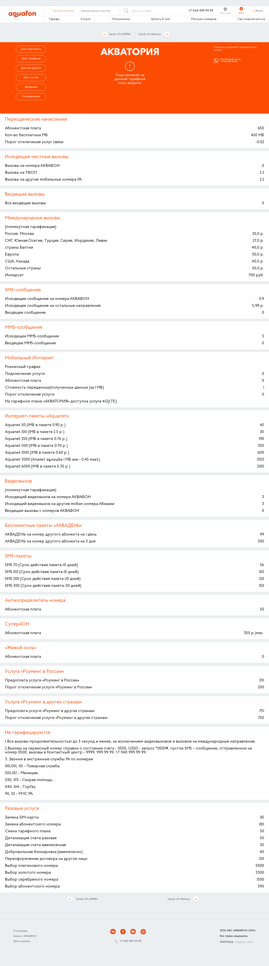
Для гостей (30, 77)
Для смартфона (31, 49)
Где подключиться (251, 19)
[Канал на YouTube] (133, 932)
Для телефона (31, 58)
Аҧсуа (259, 11)
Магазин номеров (203, 19)
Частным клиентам (63, 11)
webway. (236, 942)
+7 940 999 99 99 (200, 10)
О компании (20, 931)
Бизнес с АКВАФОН (24, 936)
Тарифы (54, 19)
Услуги (86, 19)
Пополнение (121, 19)
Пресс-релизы (21, 941)
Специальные (31, 96)
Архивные (31, 87)
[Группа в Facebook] (123, 932)
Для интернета (31, 68)
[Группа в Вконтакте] (113, 932)
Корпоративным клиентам (95, 11)
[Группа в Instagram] (143, 932)
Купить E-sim (160, 19)
